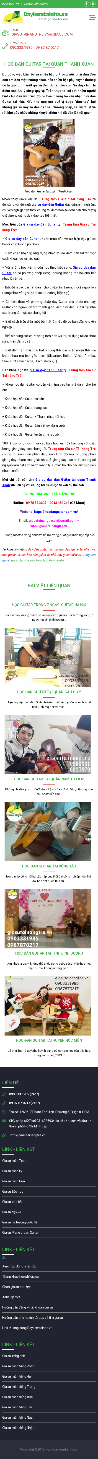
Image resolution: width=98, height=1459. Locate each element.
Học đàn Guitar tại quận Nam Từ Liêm (49, 779)
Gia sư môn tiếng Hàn (49, 1377)
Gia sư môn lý (49, 1172)
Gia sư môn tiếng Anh (49, 1357)
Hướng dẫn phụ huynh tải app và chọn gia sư (49, 1319)
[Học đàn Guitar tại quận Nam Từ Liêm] (49, 744)
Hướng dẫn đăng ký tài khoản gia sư (49, 1308)
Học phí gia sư (49, 1278)
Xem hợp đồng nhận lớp (49, 1267)
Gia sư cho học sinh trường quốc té (49, 1223)
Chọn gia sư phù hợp (49, 1288)
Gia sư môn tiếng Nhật (49, 1429)
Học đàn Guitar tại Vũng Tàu (49, 866)
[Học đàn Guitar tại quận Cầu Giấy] (49, 657)
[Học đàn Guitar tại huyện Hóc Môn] (49, 1006)
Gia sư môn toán (49, 1162)
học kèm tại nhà (53, 560)
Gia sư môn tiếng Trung (49, 1388)
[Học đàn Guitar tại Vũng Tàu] (49, 831)
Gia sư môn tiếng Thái (49, 1408)
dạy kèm (36, 560)
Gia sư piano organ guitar (49, 1234)
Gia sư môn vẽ (49, 1213)
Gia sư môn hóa (49, 1182)
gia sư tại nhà (20, 560)
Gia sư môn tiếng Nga (49, 1329)
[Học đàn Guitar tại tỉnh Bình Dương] (49, 918)
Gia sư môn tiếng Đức (49, 1398)
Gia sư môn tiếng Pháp (49, 1367)
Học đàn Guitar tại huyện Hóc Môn (49, 1040)
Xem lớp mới (49, 1298)
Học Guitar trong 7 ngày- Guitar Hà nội (49, 605)
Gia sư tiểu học (49, 1193)
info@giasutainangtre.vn (27, 1135)
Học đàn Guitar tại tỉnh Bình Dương (49, 953)
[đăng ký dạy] (35, 17)
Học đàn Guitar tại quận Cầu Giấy (49, 692)
